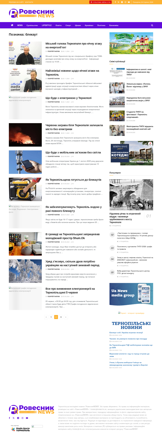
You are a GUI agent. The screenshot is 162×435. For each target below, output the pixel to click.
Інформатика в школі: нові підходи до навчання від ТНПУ (139, 72)
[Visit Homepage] (31, 13)
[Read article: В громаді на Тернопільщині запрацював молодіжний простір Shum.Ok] (25, 244)
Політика (101, 25)
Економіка (113, 25)
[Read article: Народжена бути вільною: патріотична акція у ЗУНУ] (117, 102)
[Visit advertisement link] (131, 43)
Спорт (68, 25)
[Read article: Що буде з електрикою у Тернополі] (25, 107)
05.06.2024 (65, 296)
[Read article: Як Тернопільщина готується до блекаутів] (25, 189)
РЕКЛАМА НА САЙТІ (16, 2)
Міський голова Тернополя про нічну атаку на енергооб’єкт (74, 45)
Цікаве (78, 25)
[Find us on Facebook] (115, 2)
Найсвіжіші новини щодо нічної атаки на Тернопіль (72, 72)
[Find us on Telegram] (122, 2)
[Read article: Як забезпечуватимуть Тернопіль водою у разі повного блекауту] (25, 216)
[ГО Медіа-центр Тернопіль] (20, 428)
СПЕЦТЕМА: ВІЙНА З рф (101, 2)
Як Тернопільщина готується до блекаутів (73, 180)
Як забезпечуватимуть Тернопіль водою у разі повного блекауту (74, 209)
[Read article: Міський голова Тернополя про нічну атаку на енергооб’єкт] (25, 53)
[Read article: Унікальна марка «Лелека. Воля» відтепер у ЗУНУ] (117, 88)
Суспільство (32, 25)
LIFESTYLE (47, 25)
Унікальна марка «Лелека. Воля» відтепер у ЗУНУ (139, 85)
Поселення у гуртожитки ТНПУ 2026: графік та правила (134, 247)
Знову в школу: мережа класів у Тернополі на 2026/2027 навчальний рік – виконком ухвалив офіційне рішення (135, 260)
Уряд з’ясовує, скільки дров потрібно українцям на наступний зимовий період (72, 263)
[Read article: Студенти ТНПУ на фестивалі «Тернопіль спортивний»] (117, 116)
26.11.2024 (65, 51)
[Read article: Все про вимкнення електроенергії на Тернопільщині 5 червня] (25, 298)
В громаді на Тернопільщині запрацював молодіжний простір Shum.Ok (73, 236)
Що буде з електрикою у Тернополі (69, 98)
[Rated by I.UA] (37, 426)
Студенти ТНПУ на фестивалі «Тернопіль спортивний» (137, 114)
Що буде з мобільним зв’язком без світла (73, 152)
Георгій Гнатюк (54, 51)
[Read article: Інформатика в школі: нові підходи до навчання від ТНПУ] (117, 73)
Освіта (59, 25)
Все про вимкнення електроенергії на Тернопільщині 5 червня (70, 290)
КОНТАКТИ (29, 2)
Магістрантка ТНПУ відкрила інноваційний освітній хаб (140, 127)
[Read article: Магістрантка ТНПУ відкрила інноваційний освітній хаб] (117, 130)
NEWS (20, 25)
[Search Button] (152, 25)
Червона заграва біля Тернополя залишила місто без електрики (74, 127)
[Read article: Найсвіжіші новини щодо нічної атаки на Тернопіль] (25, 80)
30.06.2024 (65, 242)
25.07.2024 (65, 215)
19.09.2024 (65, 184)
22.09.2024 (65, 156)
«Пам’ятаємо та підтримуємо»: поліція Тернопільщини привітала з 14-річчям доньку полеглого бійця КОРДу (135, 235)
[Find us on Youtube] (129, 2)
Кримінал (89, 25)
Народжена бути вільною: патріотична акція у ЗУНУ (139, 99)
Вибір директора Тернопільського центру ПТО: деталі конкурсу (133, 272)
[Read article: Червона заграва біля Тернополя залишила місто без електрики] (25, 135)
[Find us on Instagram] (125, 2)
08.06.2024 (65, 269)
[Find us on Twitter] (118, 2)
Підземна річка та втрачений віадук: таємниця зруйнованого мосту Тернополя (124, 218)
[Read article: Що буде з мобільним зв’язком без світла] (25, 162)
